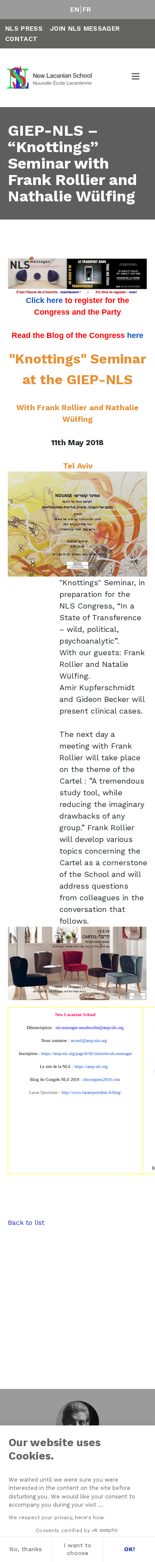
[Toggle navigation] (136, 77)
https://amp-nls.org (91, 1066)
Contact (21, 39)
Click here (44, 300)
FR (87, 9)
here (135, 335)
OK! (129, 1549)
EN (74, 9)
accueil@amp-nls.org (89, 1040)
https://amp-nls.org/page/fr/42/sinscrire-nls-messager (86, 1053)
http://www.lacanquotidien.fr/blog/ (91, 1092)
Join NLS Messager (85, 28)
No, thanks (25, 1549)
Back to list (26, 1222)
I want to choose (77, 1549)
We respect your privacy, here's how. (57, 1517)
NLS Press (24, 28)
